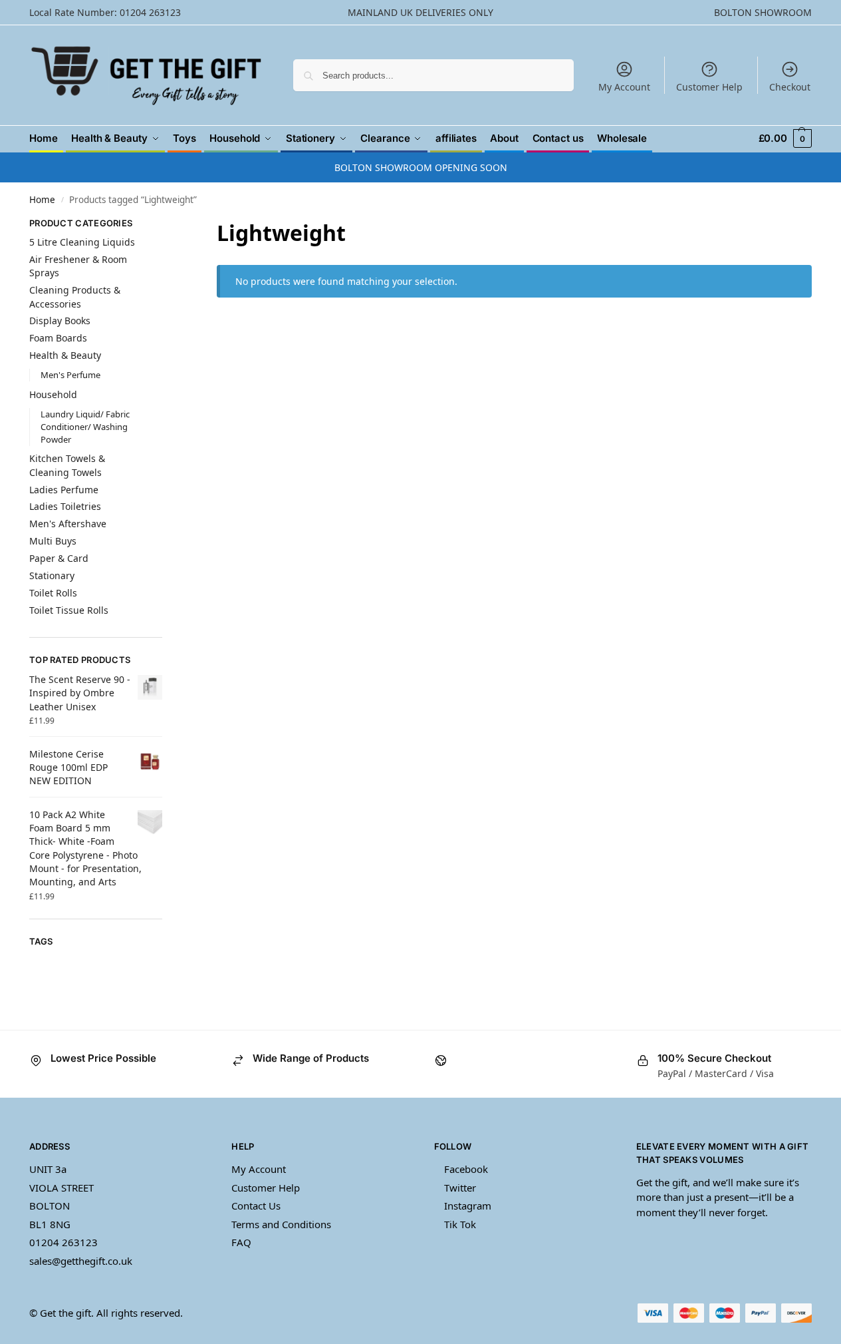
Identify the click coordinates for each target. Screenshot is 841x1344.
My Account (624, 87)
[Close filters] (166, 226)
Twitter (460, 1187)
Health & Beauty (65, 355)
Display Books (59, 320)
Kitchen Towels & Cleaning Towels (67, 465)
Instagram (467, 1205)
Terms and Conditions (281, 1224)
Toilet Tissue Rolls (68, 610)
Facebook (466, 1169)
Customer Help (709, 87)
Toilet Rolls (53, 592)
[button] (785, 138)
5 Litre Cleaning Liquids (82, 242)
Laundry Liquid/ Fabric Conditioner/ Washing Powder (85, 426)
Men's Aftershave (67, 523)
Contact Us (256, 1205)
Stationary (51, 575)
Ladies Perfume (63, 489)
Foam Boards (58, 338)
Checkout (789, 87)
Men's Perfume (70, 375)
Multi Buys (52, 541)
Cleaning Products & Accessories (74, 297)
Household (53, 394)
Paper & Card (58, 558)
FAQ (241, 1242)
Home (42, 200)
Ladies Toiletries (65, 506)
